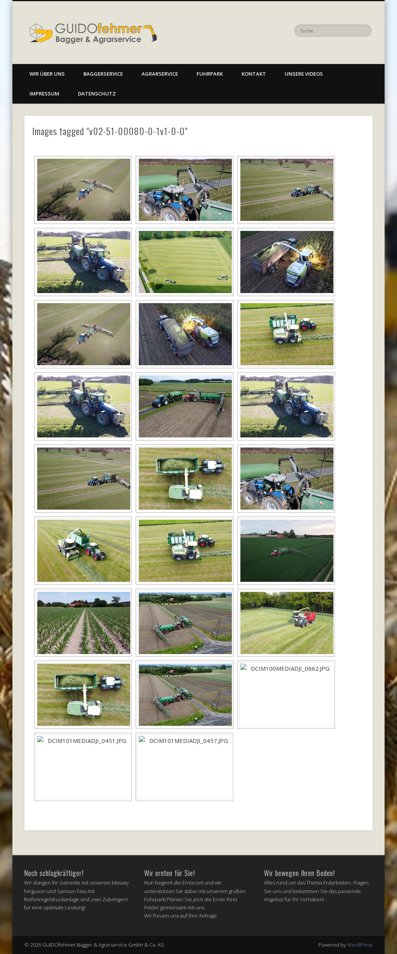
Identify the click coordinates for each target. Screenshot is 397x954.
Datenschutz (97, 93)
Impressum (44, 93)
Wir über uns (47, 73)
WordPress (360, 944)
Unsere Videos (304, 73)
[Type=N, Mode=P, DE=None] (83, 190)
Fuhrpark (210, 73)
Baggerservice (103, 73)
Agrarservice (160, 73)
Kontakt (254, 73)
